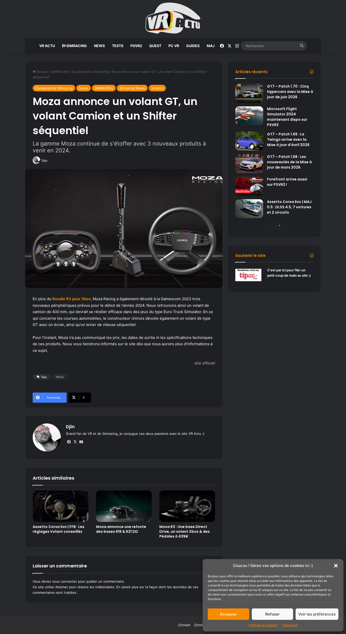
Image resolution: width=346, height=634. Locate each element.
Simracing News (132, 88)
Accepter (228, 614)
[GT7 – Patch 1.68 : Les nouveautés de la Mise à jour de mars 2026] (249, 163)
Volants (157, 88)
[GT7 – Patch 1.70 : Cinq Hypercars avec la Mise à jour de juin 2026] (249, 93)
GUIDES (193, 46)
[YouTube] (81, 442)
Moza (60, 377)
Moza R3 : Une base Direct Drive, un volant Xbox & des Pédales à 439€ (184, 531)
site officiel (204, 363)
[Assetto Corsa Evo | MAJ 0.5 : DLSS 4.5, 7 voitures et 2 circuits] (249, 208)
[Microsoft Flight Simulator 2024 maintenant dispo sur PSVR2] (249, 115)
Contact (184, 625)
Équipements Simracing (90, 72)
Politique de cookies (263, 625)
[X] (75, 442)
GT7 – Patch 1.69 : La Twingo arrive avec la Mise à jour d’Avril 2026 (288, 139)
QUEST (155, 46)
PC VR (173, 46)
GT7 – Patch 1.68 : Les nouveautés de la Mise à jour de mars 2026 (289, 162)
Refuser (272, 614)
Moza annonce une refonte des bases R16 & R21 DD (121, 529)
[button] (335, 565)
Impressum (290, 625)
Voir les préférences (317, 614)
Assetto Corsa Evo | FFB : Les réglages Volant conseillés (58, 529)
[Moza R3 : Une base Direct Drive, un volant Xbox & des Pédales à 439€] (187, 506)
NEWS (99, 46)
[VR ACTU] (173, 19)
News (83, 88)
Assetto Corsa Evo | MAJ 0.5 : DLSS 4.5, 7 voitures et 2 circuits (289, 207)
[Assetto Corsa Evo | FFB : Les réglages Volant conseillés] (60, 506)
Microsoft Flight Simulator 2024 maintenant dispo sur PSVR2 (287, 116)
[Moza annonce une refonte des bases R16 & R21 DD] (124, 506)
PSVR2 (136, 46)
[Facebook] (69, 442)
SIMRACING (76, 46)
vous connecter (64, 581)
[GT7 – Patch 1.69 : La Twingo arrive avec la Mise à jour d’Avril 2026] (249, 141)
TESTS (117, 46)
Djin (44, 160)
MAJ (211, 46)
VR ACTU (47, 46)
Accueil (42, 72)
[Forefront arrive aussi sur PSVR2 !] (249, 186)
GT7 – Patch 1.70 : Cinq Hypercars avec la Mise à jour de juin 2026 (290, 91)
